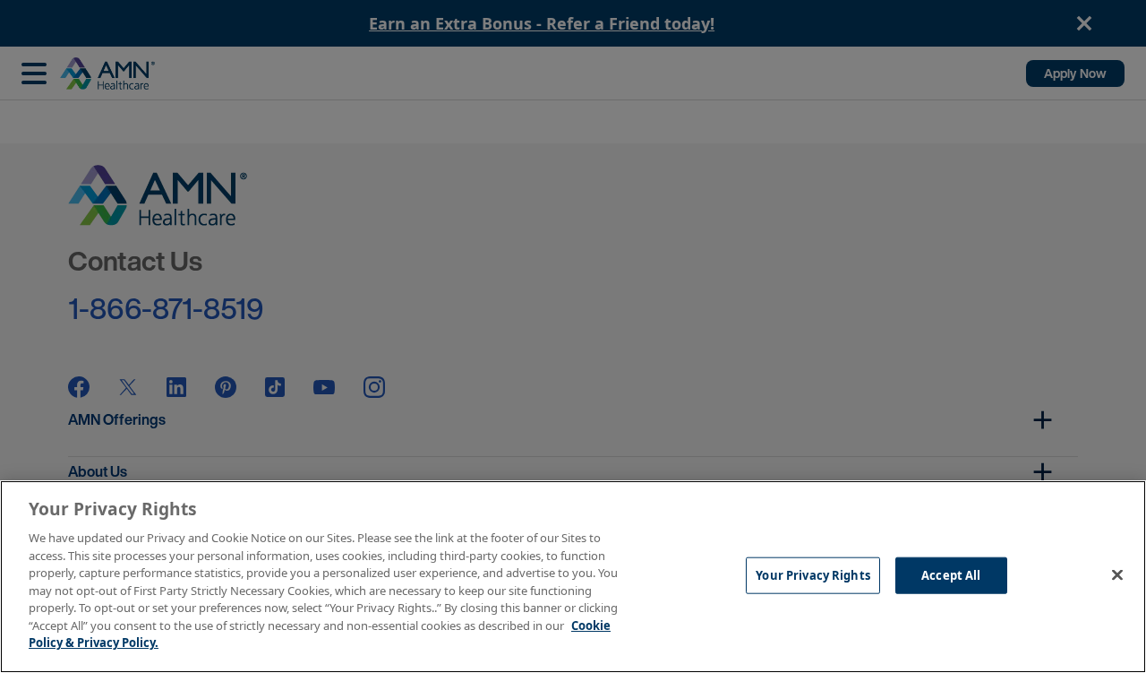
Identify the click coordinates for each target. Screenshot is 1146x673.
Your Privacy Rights (812, 574)
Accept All (950, 574)
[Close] (1117, 574)
